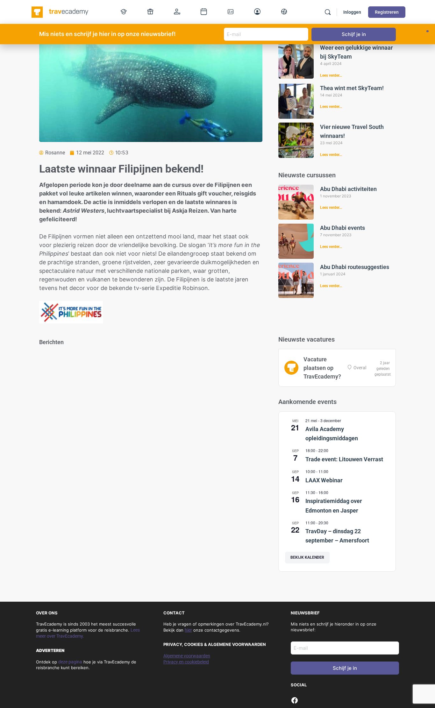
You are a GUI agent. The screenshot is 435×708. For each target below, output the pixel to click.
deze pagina (70, 661)
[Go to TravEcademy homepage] (60, 11)
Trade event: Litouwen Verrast (344, 459)
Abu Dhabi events (342, 227)
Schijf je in (345, 668)
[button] (427, 31)
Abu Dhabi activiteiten (348, 189)
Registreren (387, 12)
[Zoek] (327, 12)
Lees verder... (331, 75)
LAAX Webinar (324, 480)
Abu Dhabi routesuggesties (354, 267)
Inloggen (352, 12)
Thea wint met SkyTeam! (352, 88)
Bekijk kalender (307, 557)
